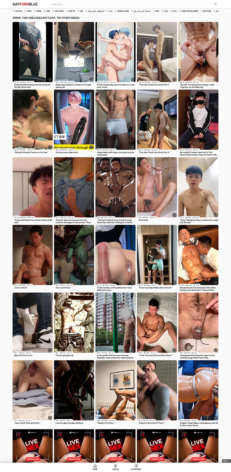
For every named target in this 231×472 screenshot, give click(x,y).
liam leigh (207, 11)
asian (29, 11)
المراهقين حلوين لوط (96, 11)
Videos (115, 469)
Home (95, 469)
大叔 (48, 11)
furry (175, 11)
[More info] (50, 80)
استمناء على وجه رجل (142, 11)
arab (81, 11)
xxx (110, 11)
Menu (225, 461)
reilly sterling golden (189, 11)
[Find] (215, 4)
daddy (38, 11)
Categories (136, 469)
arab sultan (59, 11)
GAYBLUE (25, 4)
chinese (18, 11)
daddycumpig (123, 11)
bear (157, 11)
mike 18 (72, 11)
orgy (166, 11)
